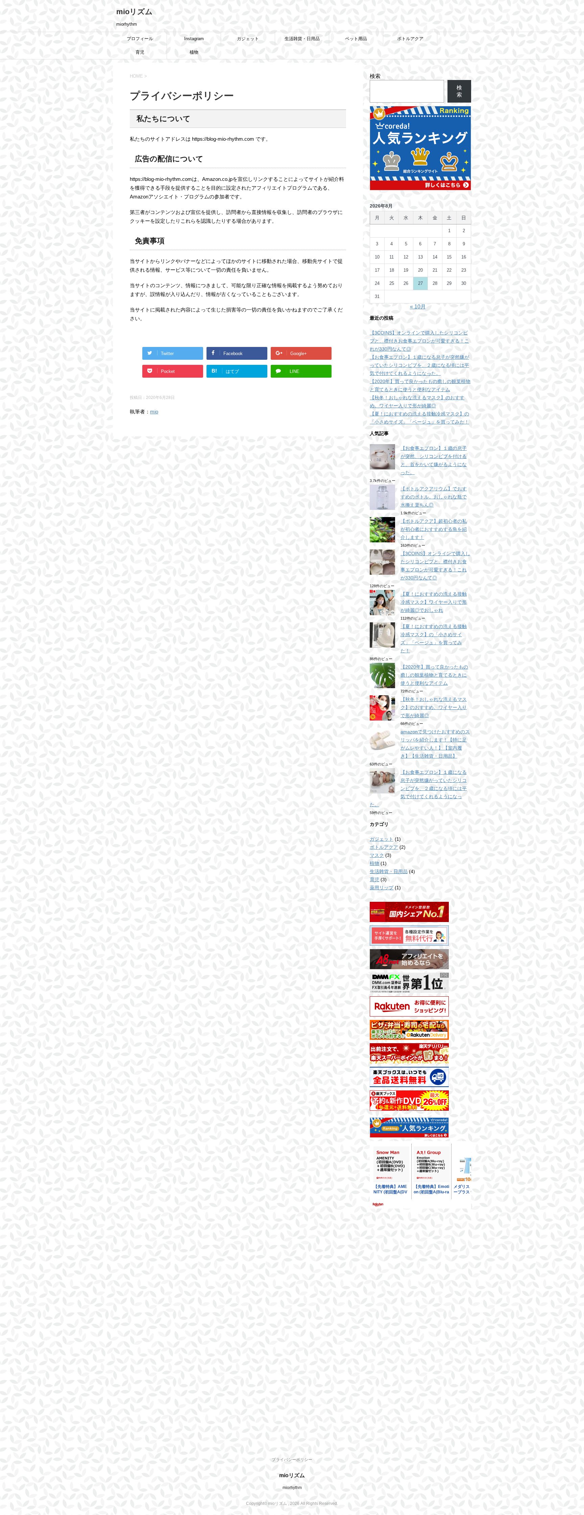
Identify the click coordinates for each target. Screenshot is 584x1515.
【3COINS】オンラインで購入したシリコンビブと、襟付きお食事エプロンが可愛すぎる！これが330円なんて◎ (419, 341)
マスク (377, 855)
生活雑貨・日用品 (302, 38)
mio (154, 411)
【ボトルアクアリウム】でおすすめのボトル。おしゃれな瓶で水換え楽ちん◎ (433, 497)
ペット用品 (356, 38)
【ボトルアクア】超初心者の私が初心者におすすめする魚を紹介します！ (433, 529)
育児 (140, 52)
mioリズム (134, 11)
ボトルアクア (410, 38)
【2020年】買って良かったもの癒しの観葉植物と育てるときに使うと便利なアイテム (434, 675)
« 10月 (418, 306)
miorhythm (292, 1487)
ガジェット (248, 38)
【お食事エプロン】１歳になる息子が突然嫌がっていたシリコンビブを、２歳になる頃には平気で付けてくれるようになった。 (419, 365)
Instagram (194, 38)
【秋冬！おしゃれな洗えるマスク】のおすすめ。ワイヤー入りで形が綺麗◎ (433, 707)
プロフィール (140, 38)
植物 (194, 52)
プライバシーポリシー (292, 1459)
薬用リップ (381, 887)
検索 (375, 76)
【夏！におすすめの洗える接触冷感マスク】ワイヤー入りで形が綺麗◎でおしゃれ (433, 602)
